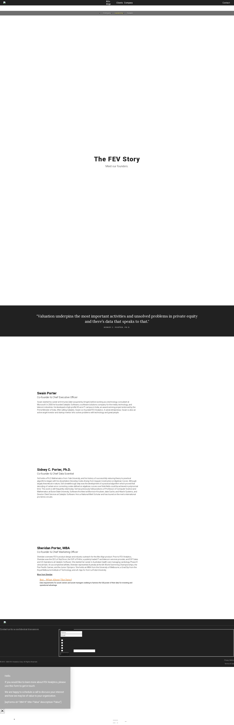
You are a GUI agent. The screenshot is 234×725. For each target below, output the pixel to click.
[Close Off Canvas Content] (2, 711)
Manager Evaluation (72, 648)
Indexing (67, 643)
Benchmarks (69, 646)
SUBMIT (65, 654)
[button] (226, 3)
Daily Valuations (70, 640)
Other (66, 651)
